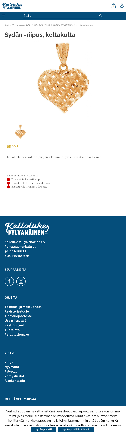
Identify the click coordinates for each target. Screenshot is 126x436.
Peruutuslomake (17, 334)
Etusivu (8, 25)
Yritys (9, 362)
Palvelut (11, 371)
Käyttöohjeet (14, 325)
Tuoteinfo (12, 330)
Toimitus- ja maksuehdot (23, 307)
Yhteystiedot (14, 376)
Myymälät (12, 367)
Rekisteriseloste (17, 311)
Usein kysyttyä (15, 321)
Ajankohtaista (15, 381)
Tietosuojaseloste (18, 316)
